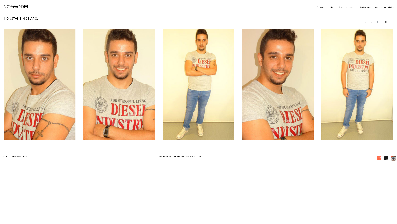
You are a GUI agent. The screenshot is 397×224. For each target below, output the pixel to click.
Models (331, 7)
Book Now (381, 22)
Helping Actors (365, 7)
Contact (378, 7)
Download (390, 22)
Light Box (390, 7)
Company (321, 7)
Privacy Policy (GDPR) (19, 156)
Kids (340, 7)
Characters (350, 7)
